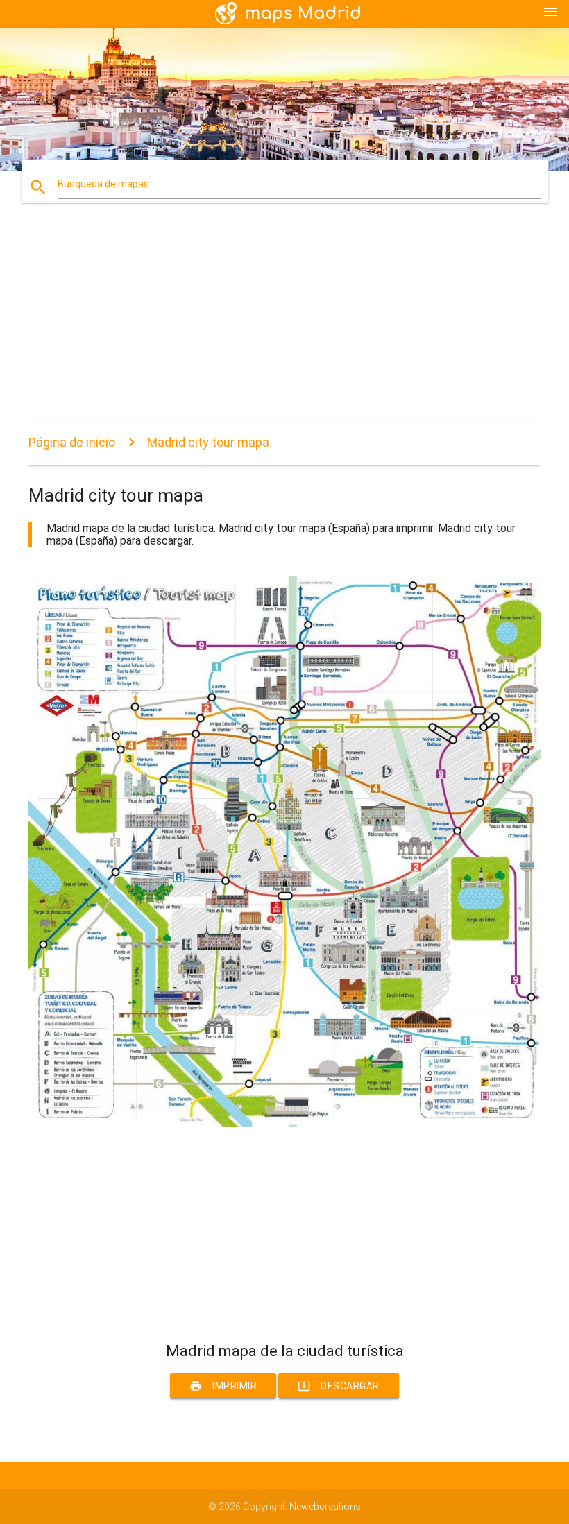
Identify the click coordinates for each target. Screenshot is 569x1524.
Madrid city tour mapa (208, 442)
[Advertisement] (284, 323)
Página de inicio (71, 442)
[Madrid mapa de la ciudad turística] (284, 1123)
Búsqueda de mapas (103, 183)
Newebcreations (325, 1506)
